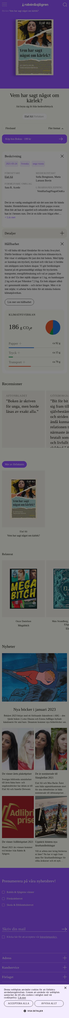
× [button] (65, 987)
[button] (34, 1010)
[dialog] (34, 509)
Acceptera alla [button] (18, 1003)
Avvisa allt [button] (49, 1003)
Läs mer (27, 997)
